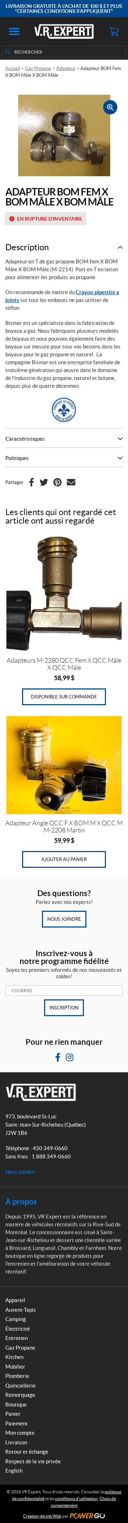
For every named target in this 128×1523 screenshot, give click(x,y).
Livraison (16, 1442)
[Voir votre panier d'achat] (114, 31)
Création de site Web (42, 1516)
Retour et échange (26, 1452)
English (13, 1471)
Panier (13, 1414)
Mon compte (19, 1433)
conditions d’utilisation (76, 1498)
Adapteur (65, 68)
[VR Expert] (64, 31)
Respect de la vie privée (33, 1461)
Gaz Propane (38, 68)
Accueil (12, 68)
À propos (21, 1201)
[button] (14, 31)
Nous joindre (64, 919)
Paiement (16, 1423)
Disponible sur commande (64, 696)
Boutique (16, 1404)
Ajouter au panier (64, 859)
